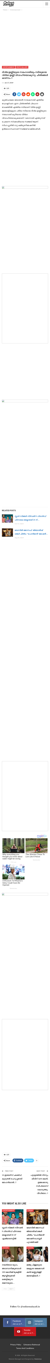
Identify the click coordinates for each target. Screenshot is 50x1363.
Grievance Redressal (31, 1344)
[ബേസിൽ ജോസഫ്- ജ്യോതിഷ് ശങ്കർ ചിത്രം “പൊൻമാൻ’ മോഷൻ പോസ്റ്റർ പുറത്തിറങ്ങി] (7, 532)
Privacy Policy (15, 1344)
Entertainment (8, 67)
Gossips (6, 1248)
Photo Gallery (22, 67)
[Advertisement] (25, 38)
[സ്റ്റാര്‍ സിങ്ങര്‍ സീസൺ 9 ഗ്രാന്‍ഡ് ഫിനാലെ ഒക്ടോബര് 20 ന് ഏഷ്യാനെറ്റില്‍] (7, 518)
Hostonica (37, 1359)
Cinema (30, 1211)
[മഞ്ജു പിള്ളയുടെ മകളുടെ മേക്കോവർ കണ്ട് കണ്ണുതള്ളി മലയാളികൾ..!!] (37, 1254)
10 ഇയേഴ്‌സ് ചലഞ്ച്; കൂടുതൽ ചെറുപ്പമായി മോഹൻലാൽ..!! (12, 1178)
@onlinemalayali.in (30, 1306)
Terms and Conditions (25, 1348)
